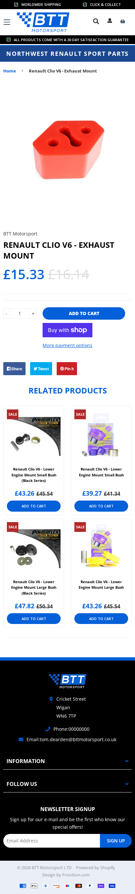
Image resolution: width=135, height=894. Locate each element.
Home (9, 71)
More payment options (67, 345)
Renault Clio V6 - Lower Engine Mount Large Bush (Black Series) (33, 587)
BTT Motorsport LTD (51, 867)
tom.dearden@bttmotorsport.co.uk (78, 739)
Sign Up (116, 841)
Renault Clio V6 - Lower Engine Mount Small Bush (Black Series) (33, 475)
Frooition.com (76, 875)
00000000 (78, 729)
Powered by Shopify (95, 867)
